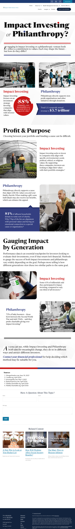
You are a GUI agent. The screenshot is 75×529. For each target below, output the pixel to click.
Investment (23, 517)
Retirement (23, 515)
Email (39, 395)
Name (4, 395)
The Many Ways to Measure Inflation (56, 451)
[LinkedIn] (56, 1)
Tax (21, 523)
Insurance (23, 521)
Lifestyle (22, 527)
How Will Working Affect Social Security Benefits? (34, 452)
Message (5, 405)
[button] (31, 5)
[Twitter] (52, 1)
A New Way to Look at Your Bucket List (12, 451)
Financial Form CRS (37, 513)
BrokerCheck (57, 515)
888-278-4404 (9, 517)
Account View (67, 1)
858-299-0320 (8, 515)
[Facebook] (60, 1)
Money (22, 525)
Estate (22, 519)
